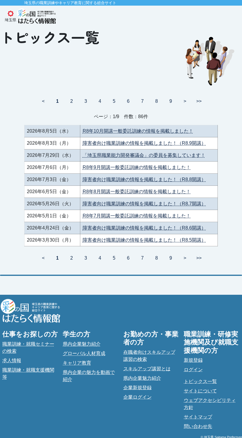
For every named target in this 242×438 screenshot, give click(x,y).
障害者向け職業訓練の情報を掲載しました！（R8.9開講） (144, 143)
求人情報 (11, 360)
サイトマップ (198, 416)
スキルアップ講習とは (147, 368)
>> (199, 101)
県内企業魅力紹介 (82, 343)
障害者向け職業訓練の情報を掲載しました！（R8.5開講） (144, 239)
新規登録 (193, 360)
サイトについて (200, 390)
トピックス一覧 (200, 381)
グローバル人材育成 (84, 353)
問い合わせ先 (198, 426)
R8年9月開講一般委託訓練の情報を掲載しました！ (137, 167)
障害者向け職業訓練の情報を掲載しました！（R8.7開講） (144, 203)
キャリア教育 (77, 362)
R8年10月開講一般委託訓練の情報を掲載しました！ (138, 130)
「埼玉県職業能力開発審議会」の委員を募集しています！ (144, 155)
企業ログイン (137, 397)
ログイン (193, 369)
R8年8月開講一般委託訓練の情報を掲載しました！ (137, 191)
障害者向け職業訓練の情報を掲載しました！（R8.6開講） (144, 227)
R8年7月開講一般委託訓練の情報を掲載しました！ (137, 215)
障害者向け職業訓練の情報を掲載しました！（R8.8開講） (144, 179)
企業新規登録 (137, 387)
